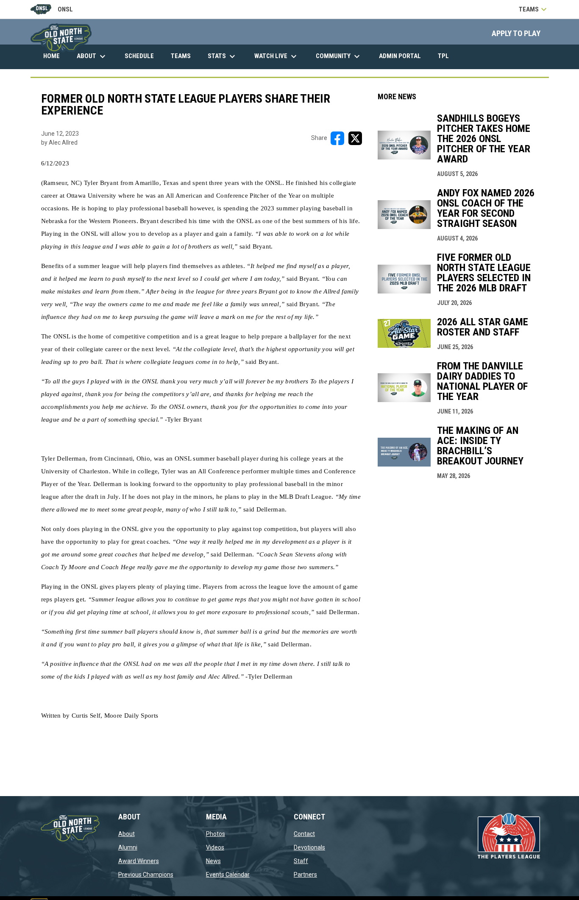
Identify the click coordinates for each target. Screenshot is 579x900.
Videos (215, 847)
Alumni (127, 847)
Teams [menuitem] (181, 56)
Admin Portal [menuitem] (403, 56)
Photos (215, 833)
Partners (305, 874)
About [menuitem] (92, 56)
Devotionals (309, 847)
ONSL (52, 10)
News (213, 861)
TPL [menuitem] (446, 56)
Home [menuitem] (51, 56)
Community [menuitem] (339, 56)
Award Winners (138, 861)
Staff (301, 861)
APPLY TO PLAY (516, 33)
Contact (304, 833)
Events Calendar (228, 874)
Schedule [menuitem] (139, 56)
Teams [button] (534, 9)
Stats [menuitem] (222, 56)
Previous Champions (145, 874)
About (126, 833)
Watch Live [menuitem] (279, 56)
